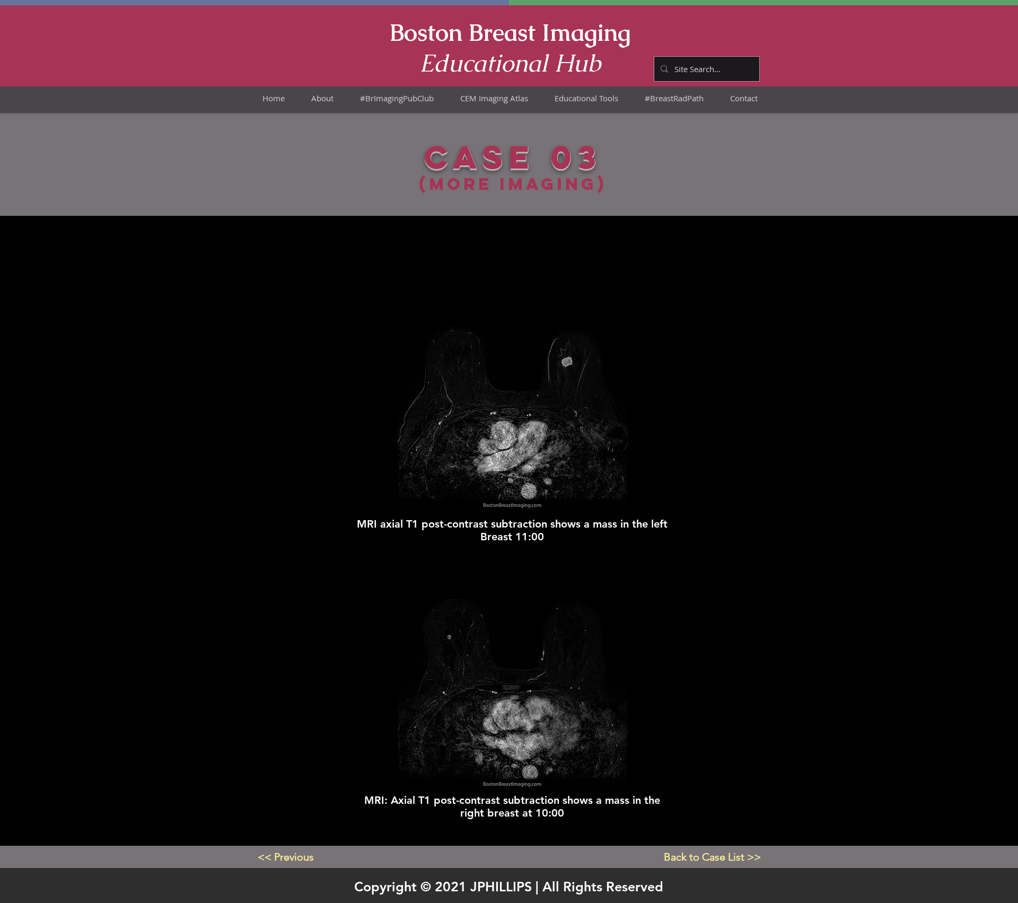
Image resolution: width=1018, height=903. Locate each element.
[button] (494, 98)
